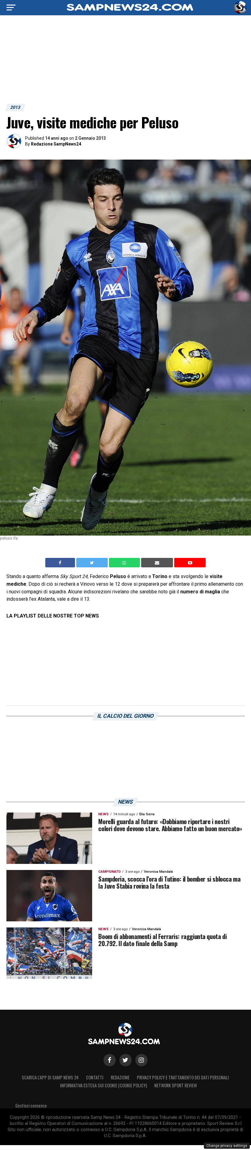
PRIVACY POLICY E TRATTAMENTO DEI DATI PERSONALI (183, 1077)
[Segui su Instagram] (141, 1060)
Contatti (94, 1077)
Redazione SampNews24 (56, 144)
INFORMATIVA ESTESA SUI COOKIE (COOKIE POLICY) (103, 1085)
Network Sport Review (175, 1085)
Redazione (120, 1077)
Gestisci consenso (31, 1105)
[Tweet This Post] (92, 563)
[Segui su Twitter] (125, 1060)
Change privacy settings (226, 1146)
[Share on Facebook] (61, 563)
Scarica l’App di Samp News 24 (50, 1077)
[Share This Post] (125, 563)
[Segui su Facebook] (109, 1060)
